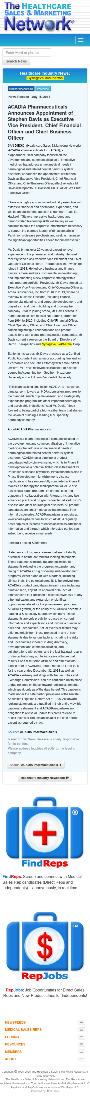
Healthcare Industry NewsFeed (43, 777)
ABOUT (10, 1058)
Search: (34, 764)
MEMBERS (13, 1051)
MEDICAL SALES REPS (23, 1029)
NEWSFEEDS (15, 1022)
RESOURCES (15, 1044)
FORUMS (12, 1037)
